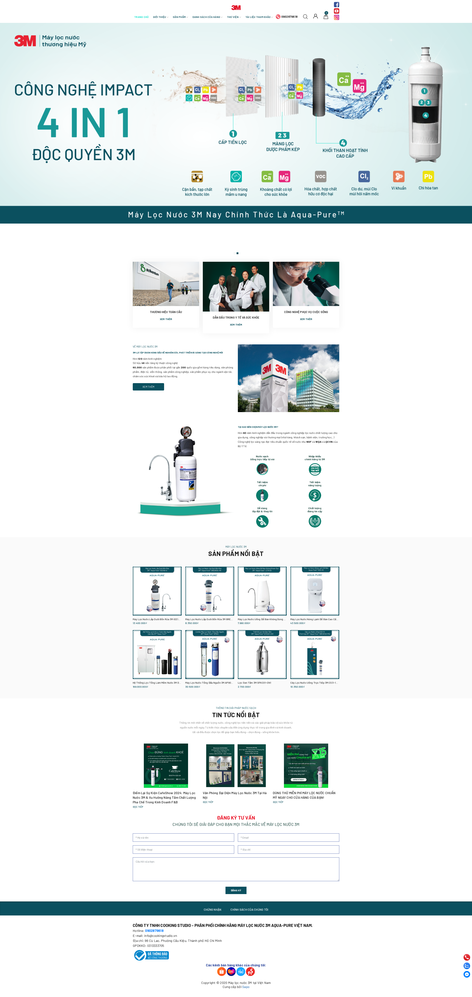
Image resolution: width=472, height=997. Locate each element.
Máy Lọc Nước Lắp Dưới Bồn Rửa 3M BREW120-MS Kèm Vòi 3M (220, 619)
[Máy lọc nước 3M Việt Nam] (236, 7)
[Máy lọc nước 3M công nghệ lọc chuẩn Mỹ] (236, 139)
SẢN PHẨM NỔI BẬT (235, 553)
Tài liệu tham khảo (258, 16)
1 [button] (235, 253)
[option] (236, 139)
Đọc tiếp (138, 806)
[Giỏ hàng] (326, 16)
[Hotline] (467, 957)
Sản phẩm (179, 16)
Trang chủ (141, 16)
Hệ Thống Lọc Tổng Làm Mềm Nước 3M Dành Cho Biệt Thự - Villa (169, 682)
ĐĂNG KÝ (236, 890)
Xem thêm (166, 319)
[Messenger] (467, 974)
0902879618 (289, 16)
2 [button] (237, 253)
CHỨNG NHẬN (212, 909)
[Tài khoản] (315, 16)
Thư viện (233, 16)
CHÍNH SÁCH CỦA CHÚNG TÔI (249, 909)
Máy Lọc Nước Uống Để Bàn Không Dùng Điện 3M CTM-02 (270, 619)
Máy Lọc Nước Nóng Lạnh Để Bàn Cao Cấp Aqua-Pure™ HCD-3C (326, 619)
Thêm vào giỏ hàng (142, 623)
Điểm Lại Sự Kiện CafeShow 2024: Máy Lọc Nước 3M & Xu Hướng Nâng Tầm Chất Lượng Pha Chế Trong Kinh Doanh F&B (164, 797)
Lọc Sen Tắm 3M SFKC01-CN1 (254, 682)
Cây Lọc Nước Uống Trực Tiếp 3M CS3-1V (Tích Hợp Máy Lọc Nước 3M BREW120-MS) (338, 682)
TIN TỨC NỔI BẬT (236, 714)
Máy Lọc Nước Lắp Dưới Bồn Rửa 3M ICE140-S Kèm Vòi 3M (165, 619)
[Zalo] (467, 966)
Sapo (245, 987)
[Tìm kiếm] (305, 16)
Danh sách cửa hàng (206, 16)
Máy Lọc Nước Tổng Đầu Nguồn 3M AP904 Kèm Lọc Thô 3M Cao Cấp (223, 682)
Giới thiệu (160, 16)
